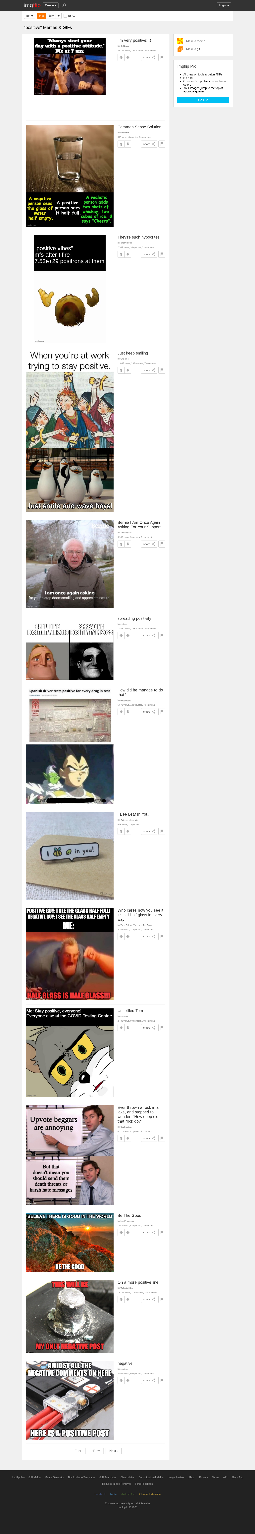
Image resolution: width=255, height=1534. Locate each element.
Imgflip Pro (18, 1477)
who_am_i (125, 359)
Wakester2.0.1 (127, 1288)
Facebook (100, 1494)
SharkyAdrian (126, 1127)
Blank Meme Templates (81, 1477)
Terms (215, 1477)
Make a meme (195, 41)
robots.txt (124, 1016)
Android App (128, 1494)
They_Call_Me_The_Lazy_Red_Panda (136, 925)
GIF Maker (34, 1477)
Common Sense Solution (139, 127)
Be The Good (129, 1215)
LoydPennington (127, 1221)
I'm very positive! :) (134, 40)
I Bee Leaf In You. (133, 814)
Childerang (125, 46)
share (146, 57)
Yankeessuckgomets (129, 820)
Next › (113, 1451)
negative (125, 1363)
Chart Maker (128, 1477)
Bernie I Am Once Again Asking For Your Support (139, 524)
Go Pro (203, 100)
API (225, 1477)
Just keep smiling (133, 353)
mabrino (124, 624)
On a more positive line (138, 1282)
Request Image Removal (116, 1483)
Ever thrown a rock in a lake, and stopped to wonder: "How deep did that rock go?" (138, 1114)
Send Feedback (144, 1483)
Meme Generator (54, 1477)
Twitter (113, 1494)
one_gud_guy (126, 700)
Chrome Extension (150, 1494)
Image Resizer (176, 1477)
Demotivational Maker (151, 1477)
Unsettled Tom (130, 1010)
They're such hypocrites (139, 237)
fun (28, 15)
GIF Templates (108, 1477)
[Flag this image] (161, 57)
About (191, 1477)
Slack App (237, 1477)
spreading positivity (134, 618)
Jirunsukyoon (126, 533)
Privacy (203, 1477)
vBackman (125, 133)
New (51, 15)
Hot (41, 15)
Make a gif (193, 49)
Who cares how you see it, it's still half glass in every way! (141, 915)
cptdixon (124, 1369)
